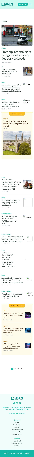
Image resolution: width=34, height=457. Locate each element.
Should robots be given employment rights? (12, 295)
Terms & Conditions (17, 429)
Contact (17, 427)
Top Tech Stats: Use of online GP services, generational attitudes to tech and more (8, 260)
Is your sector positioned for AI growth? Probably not (13, 315)
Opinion (5, 118)
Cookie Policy (17, 434)
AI (2, 67)
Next (19, 369)
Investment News (7, 213)
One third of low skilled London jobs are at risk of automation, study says (13, 239)
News (3, 82)
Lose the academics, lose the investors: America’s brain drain (13, 331)
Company (17, 420)
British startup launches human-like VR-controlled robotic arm (11, 104)
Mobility (4, 48)
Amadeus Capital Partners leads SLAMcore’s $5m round (9, 219)
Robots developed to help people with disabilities (11, 202)
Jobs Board (17, 441)
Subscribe (22, 4)
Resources (17, 438)
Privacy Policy (17, 432)
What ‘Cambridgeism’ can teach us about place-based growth (15, 123)
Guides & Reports (17, 443)
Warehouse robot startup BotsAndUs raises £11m (9, 72)
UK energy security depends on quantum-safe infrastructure (12, 346)
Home (17, 422)
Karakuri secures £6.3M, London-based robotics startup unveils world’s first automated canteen (11, 88)
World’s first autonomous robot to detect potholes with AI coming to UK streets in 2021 (11, 184)
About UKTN (17, 425)
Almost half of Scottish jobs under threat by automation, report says (12, 280)
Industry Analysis (6, 234)
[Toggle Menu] (30, 4)
